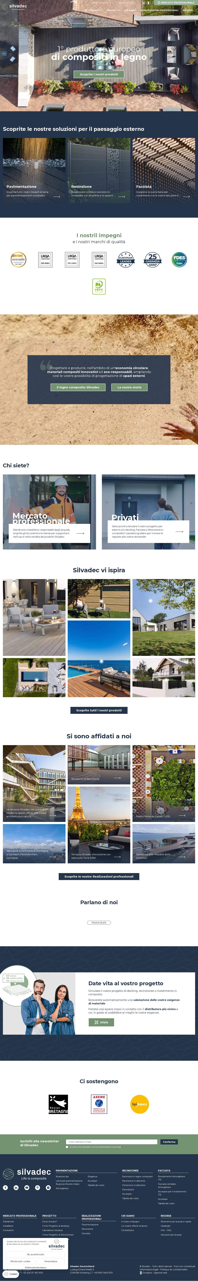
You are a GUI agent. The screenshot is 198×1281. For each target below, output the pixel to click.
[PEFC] (99, 287)
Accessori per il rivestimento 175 (172, 1193)
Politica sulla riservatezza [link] (35, 1267)
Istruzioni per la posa (171, 1234)
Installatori (8, 1226)
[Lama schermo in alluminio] (163, 677)
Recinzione (87, 1229)
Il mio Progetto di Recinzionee (57, 1234)
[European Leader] (125, 260)
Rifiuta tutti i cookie (20, 1261)
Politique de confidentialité (173, 1269)
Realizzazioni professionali (159, 10)
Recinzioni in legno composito (137, 1176)
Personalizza (50, 1261)
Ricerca (142, 3)
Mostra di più (99, 922)
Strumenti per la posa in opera (176, 1221)
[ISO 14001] (72, 260)
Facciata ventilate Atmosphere (167, 1186)
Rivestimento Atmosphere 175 (171, 1178)
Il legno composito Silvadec (78, 387)
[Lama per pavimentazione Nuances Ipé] (99, 659)
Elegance (92, 1176)
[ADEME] (99, 1104)
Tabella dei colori (96, 1185)
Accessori (92, 1181)
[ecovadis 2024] (18, 260)
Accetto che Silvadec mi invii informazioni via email (95, 1147)
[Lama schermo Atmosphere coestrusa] (99, 598)
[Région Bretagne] (58, 1104)
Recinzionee (130, 1170)
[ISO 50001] (99, 260)
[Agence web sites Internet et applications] (141, 1272)
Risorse (188, 10)
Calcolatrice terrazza (52, 1230)
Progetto (113, 10)
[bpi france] (140, 1104)
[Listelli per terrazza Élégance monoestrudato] (34, 677)
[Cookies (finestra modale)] (11, 1275)
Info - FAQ (166, 1230)
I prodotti (95, 10)
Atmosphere (62, 1188)
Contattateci (127, 3)
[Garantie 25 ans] (152, 260)
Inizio (104, 1022)
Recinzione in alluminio (133, 1181)
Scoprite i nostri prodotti (99, 74)
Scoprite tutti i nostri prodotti (99, 710)
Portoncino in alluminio (133, 1185)
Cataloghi (165, 1226)
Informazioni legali (149, 1269)
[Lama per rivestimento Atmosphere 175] (163, 617)
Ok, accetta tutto (35, 1254)
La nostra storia (129, 387)
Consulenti (8, 1230)
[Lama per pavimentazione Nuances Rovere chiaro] (34, 617)
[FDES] (179, 260)
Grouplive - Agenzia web (154, 1272)
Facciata (164, 1170)
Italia (148, 3)
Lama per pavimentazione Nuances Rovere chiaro (69, 1182)
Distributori (8, 1221)
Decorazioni (128, 1189)
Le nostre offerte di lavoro (134, 1226)
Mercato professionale (19, 1215)
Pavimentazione (67, 1170)
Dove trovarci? (101, 3)
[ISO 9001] (45, 260)
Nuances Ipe (62, 1176)
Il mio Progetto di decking (55, 1226)
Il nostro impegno (130, 1221)
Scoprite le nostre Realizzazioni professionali (99, 876)
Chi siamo (130, 10)
